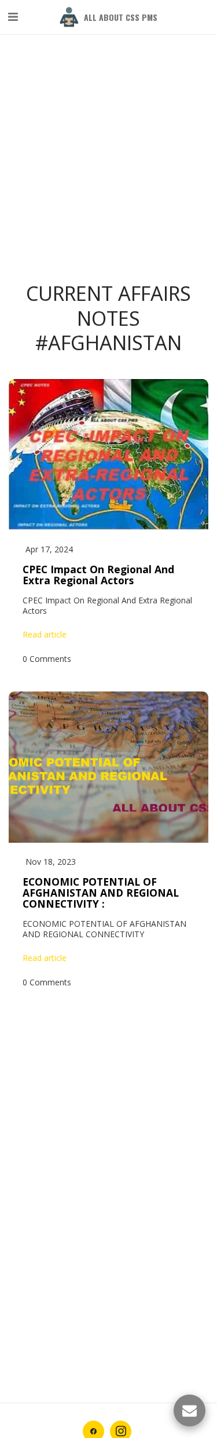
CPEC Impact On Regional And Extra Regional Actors (98, 574)
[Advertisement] (108, 108)
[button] (13, 16)
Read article (45, 634)
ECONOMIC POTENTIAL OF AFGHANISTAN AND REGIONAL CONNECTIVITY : (101, 893)
